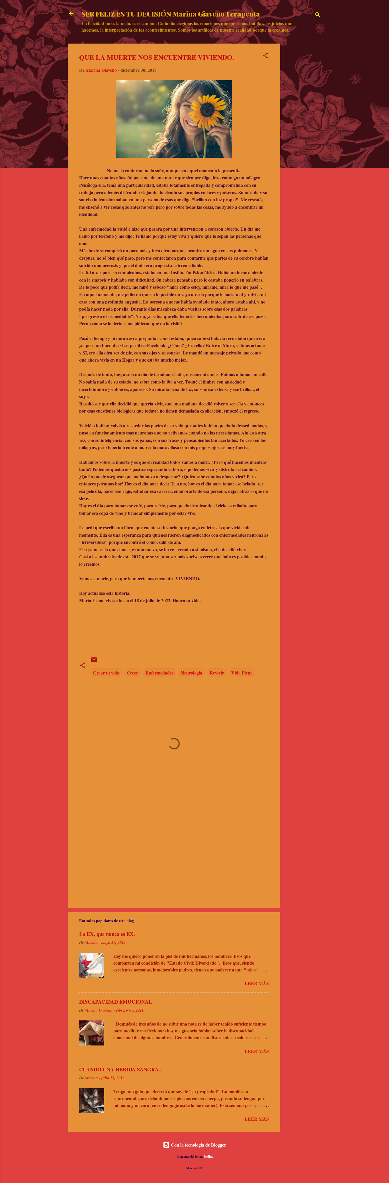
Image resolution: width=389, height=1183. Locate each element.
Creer (132, 672)
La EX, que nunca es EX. (107, 934)
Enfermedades (159, 672)
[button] (265, 56)
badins (208, 1156)
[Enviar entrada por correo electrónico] (94, 661)
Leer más (257, 983)
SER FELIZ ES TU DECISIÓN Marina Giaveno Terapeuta (170, 13)
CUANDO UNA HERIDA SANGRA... (121, 1069)
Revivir (217, 672)
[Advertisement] (303, 129)
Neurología (191, 672)
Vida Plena (242, 672)
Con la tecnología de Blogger (198, 1144)
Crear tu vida (106, 672)
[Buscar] (317, 15)
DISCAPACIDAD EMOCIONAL (115, 1001)
